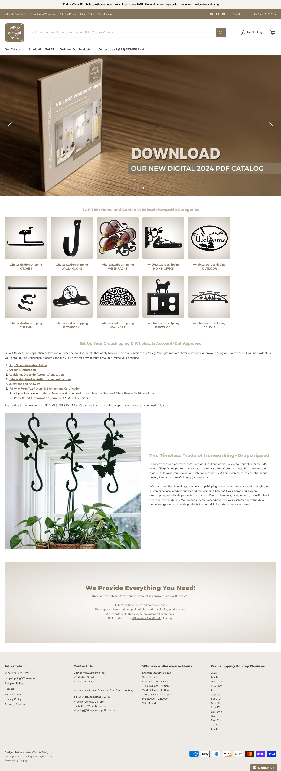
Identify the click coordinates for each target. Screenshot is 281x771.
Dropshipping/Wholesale (43, 14)
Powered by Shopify (16, 760)
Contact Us (265, 767)
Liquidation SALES (41, 49)
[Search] (221, 32)
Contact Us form (94, 701)
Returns (9, 689)
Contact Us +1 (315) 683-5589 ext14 (123, 49)
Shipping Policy (67, 14)
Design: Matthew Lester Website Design (27, 752)
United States (262, 14)
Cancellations (105, 14)
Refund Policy (87, 14)
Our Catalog (13, 49)
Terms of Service (15, 704)
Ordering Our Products (75, 49)
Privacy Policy (13, 699)
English (236, 14)
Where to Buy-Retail (15, 14)
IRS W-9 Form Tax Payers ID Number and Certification (44, 388)
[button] (10, 125)
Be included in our (134, 618)
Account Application (22, 370)
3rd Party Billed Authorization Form (33, 398)
